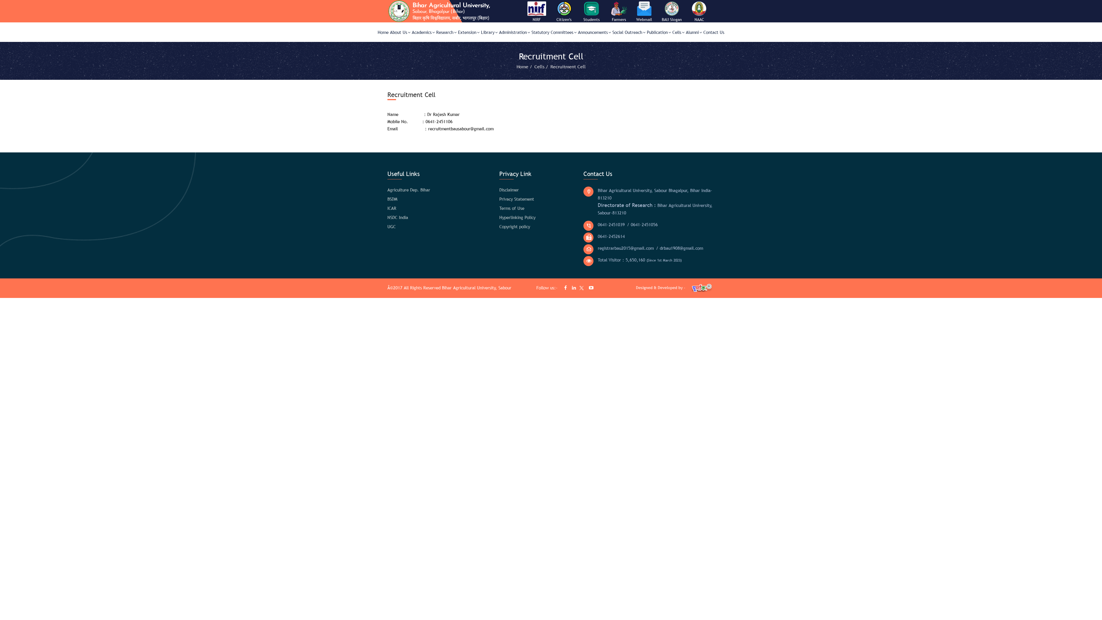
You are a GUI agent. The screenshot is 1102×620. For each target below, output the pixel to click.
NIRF (537, 19)
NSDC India (397, 217)
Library (487, 32)
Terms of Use (511, 208)
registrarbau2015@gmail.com (626, 248)
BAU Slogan (672, 19)
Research (444, 32)
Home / (525, 66)
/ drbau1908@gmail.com (679, 248)
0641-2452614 (611, 236)
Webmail (644, 19)
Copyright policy (514, 226)
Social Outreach (627, 32)
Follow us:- (547, 287)
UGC (391, 226)
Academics (422, 32)
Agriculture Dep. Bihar (408, 190)
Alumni (692, 32)
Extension (467, 32)
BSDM (392, 199)
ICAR (391, 208)
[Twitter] (580, 289)
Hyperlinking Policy (517, 217)
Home (383, 32)
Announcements (593, 32)
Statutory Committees (552, 32)
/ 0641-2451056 (642, 224)
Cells (676, 32)
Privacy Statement (516, 199)
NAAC (699, 19)
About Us (398, 32)
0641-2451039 (611, 224)
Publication (657, 32)
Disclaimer (509, 190)
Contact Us (713, 32)
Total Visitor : (640, 260)
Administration (513, 32)
